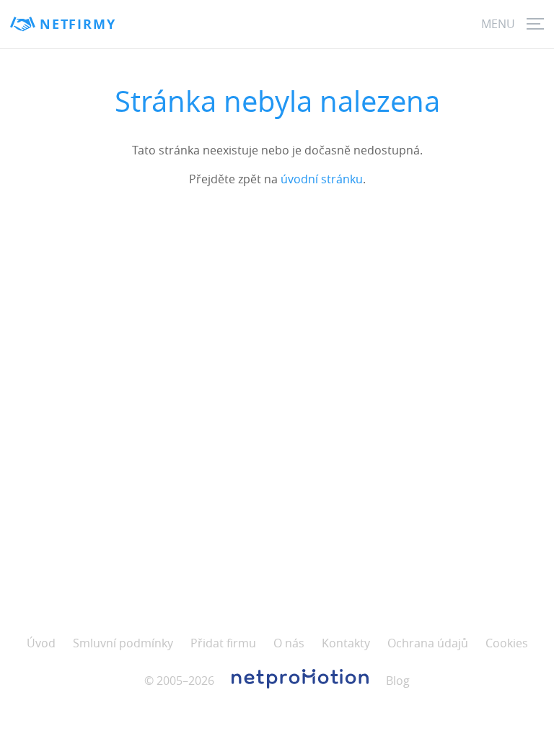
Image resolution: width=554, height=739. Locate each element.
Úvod (41, 643)
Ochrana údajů (427, 643)
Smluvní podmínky (123, 643)
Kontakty (346, 643)
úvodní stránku (322, 179)
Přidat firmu (223, 643)
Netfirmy (77, 24)
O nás (288, 643)
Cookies (506, 643)
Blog (398, 680)
